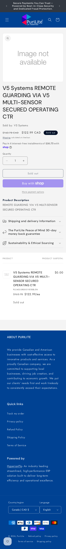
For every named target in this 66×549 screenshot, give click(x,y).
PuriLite (20, 536)
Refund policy (34, 536)
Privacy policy (15, 421)
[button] (7, 20)
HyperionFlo (14, 466)
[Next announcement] (59, 6)
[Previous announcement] (6, 6)
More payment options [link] (33, 191)
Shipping (7, 137)
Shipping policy (44, 541)
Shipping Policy (16, 437)
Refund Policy (15, 429)
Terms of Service (16, 445)
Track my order (15, 413)
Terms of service (25, 541)
